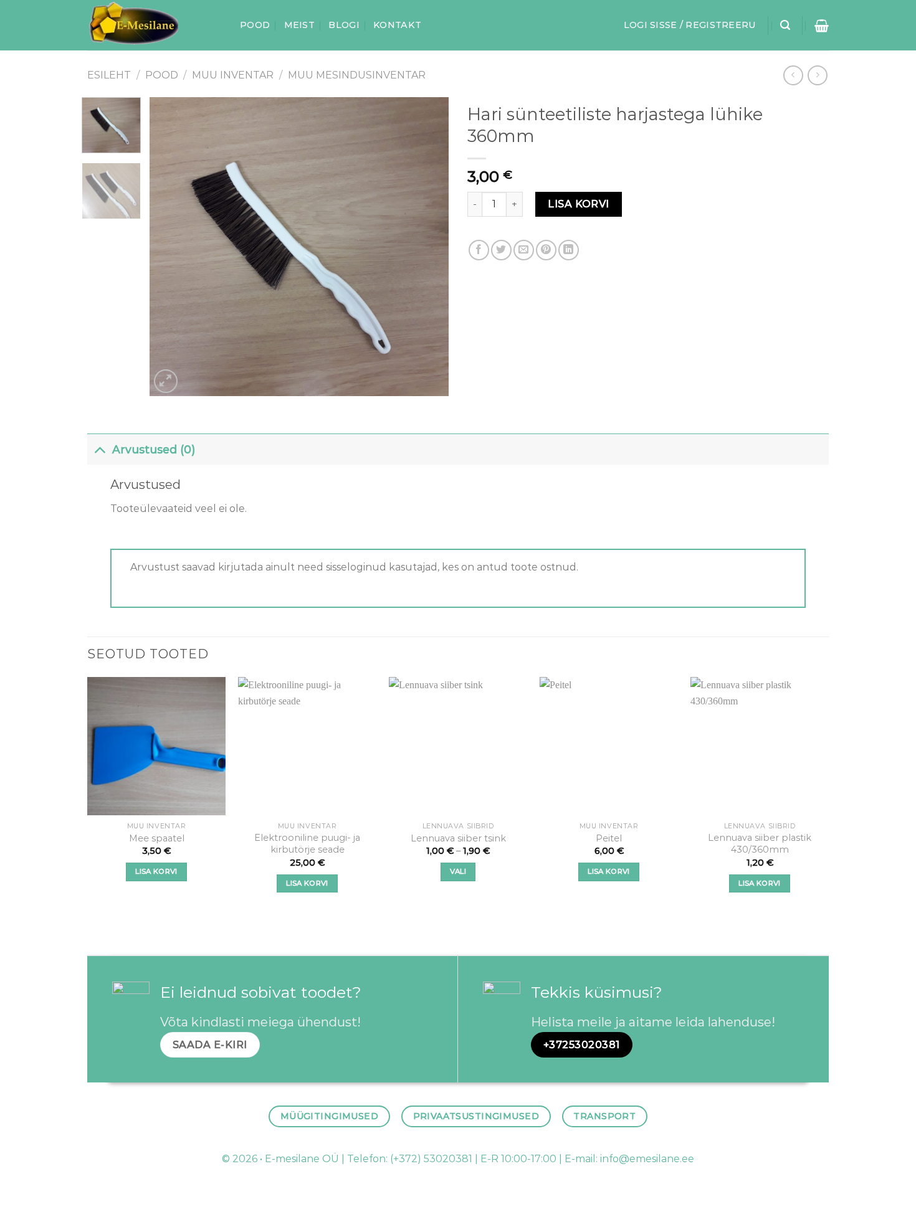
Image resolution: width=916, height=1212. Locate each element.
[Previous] (171, 247)
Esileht (109, 75)
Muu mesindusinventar (357, 75)
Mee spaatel (156, 838)
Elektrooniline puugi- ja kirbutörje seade (307, 843)
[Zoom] (166, 381)
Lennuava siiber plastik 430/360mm (759, 843)
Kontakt (397, 25)
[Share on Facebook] (479, 250)
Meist (299, 25)
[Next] (427, 247)
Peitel (609, 838)
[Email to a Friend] (523, 250)
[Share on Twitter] (501, 250)
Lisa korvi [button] (156, 871)
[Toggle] (99, 449)
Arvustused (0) (153, 449)
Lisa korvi (578, 204)
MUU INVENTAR (233, 75)
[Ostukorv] (821, 25)
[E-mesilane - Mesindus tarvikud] (154, 25)
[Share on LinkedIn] (568, 250)
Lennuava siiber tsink (458, 838)
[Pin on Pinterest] (546, 250)
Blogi (343, 25)
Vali (458, 871)
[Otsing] (785, 25)
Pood (255, 25)
